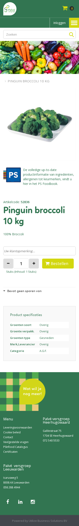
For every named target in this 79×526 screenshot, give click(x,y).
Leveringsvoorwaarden (17, 427)
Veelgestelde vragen (16, 442)
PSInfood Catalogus (15, 447)
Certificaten (10, 452)
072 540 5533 (51, 440)
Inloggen (59, 23)
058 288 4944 (11, 487)
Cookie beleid (12, 432)
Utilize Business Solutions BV (48, 521)
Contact (8, 437)
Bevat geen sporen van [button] (23, 291)
